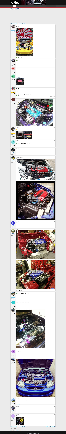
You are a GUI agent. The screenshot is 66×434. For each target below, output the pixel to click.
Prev (11, 23)
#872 (54, 229)
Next (24, 23)
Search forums (15, 7)
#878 (54, 398)
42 (15, 23)
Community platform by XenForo (33, 433)
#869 (54, 148)
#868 (54, 140)
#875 (54, 308)
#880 (54, 414)
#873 (54, 292)
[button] (20, 6)
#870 (54, 156)
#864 (54, 74)
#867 (54, 127)
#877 (54, 357)
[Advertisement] (33, 17)
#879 (54, 406)
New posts (11, 7)
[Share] (53, 25)
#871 (54, 221)
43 (16, 23)
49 (22, 23)
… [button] (14, 23)
